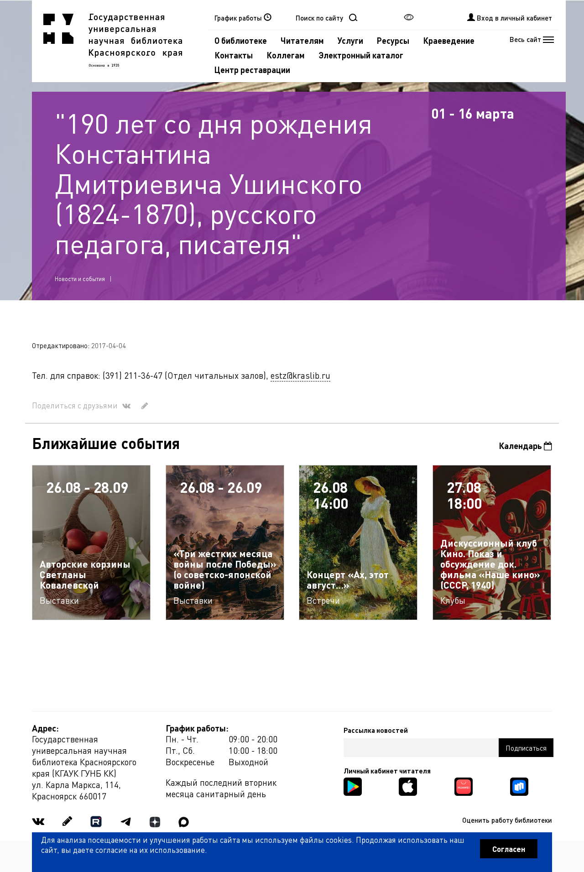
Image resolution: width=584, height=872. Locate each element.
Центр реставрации (252, 69)
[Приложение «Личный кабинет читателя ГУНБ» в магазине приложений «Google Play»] (353, 785)
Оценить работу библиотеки (507, 820)
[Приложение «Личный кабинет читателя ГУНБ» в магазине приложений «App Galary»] (463, 785)
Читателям (302, 40)
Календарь (521, 445)
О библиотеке (240, 40)
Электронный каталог (360, 55)
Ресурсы (393, 40)
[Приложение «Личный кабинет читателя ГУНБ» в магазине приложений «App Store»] (408, 785)
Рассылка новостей (376, 730)
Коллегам (285, 55)
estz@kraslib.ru (300, 375)
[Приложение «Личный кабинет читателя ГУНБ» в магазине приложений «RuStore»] (519, 785)
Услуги (350, 40)
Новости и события (80, 278)
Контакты (233, 55)
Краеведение (448, 40)
